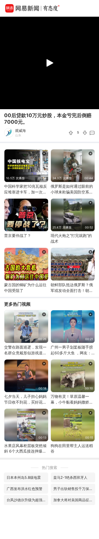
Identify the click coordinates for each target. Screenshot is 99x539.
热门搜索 (49, 467)
